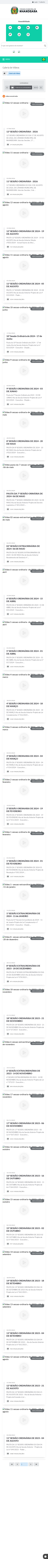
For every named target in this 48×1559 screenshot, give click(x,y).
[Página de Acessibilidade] (28, 34)
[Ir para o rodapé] (19, 39)
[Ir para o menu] (8, 39)
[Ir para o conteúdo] (35, 34)
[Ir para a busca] (14, 39)
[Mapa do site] (19, 34)
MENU (7, 59)
